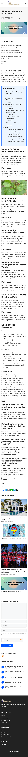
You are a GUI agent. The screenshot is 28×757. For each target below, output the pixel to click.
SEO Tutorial (4, 715)
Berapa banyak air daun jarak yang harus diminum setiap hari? (16, 133)
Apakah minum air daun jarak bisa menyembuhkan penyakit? (15, 130)
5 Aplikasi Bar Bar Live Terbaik (13, 677)
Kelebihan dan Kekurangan (13, 123)
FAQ (7, 127)
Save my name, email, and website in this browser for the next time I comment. (14, 634)
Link (20, 18)
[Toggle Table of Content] (23, 89)
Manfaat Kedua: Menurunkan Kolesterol (14, 99)
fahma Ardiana (4, 521)
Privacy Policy (5, 734)
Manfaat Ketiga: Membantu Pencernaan (13, 105)
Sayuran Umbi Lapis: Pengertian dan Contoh (15, 687)
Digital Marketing (5, 720)
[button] (25, 3)
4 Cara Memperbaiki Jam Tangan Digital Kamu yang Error (14, 667)
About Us (3, 730)
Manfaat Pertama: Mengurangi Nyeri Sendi (14, 92)
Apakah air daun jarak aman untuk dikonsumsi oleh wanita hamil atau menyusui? (16, 141)
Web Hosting (4, 718)
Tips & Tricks (4, 722)
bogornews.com (9, 17)
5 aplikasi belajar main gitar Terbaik (11, 591)
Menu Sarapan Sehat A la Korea (13, 682)
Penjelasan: (10, 95)
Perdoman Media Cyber (7, 737)
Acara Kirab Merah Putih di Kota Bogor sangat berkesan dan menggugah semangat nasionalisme (13, 571)
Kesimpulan (9, 125)
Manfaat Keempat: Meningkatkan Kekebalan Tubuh (15, 111)
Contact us (4, 732)
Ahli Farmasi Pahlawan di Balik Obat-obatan (13, 538)
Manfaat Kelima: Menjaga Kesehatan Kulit (13, 117)
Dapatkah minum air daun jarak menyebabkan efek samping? (15, 137)
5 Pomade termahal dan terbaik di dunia (14, 672)
